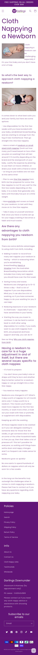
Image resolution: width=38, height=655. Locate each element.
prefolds (12, 201)
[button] (2, 11)
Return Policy (9, 532)
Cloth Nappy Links (11, 562)
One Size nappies (21, 179)
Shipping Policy (10, 527)
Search (7, 517)
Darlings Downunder (14, 649)
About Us (7, 552)
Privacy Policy (9, 522)
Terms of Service (11, 537)
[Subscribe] (31, 623)
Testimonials (9, 567)
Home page (9, 512)
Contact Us (8, 557)
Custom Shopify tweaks (26, 649)
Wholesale (8, 572)
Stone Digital (18, 651)
